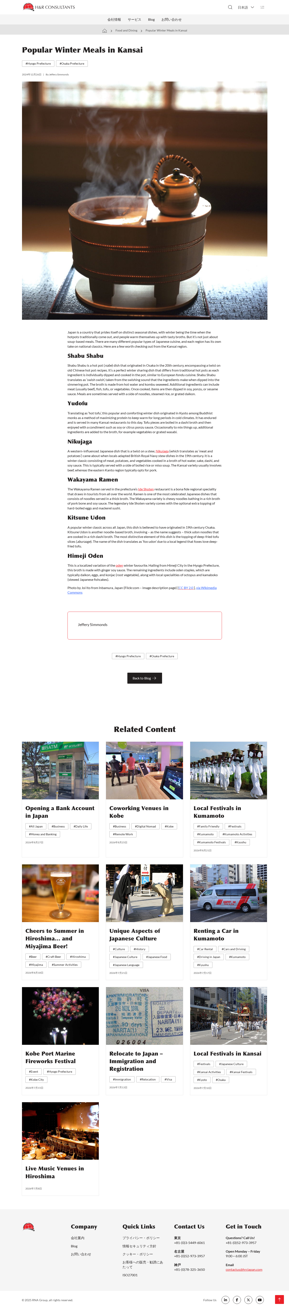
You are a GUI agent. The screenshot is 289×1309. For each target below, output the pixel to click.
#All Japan (36, 826)
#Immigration (122, 1079)
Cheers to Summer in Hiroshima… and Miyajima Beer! (54, 939)
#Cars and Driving (234, 949)
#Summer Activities (65, 964)
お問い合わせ (171, 19)
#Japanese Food (156, 957)
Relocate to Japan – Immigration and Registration (136, 1061)
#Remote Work (123, 834)
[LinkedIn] (225, 1300)
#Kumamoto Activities (237, 834)
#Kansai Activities (209, 1072)
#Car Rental (205, 949)
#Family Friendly (208, 826)
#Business (58, 826)
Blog (151, 19)
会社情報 (114, 19)
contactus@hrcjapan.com (244, 1269)
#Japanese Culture (125, 957)
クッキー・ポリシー (137, 1254)
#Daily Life (81, 826)
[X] (248, 1300)
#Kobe (169, 826)
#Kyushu (240, 842)
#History (139, 949)
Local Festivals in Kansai (227, 1053)
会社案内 (77, 1238)
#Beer (33, 956)
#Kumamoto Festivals (211, 842)
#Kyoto (202, 1080)
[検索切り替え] (230, 7)
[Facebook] (237, 1300)
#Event (33, 1071)
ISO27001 (130, 1275)
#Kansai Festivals (241, 1072)
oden (119, 565)
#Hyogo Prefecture (38, 63)
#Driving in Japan (208, 957)
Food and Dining (126, 30)
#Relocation (148, 1079)
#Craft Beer (53, 956)
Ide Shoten (146, 489)
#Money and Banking (42, 834)
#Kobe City (36, 1079)
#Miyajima (36, 964)
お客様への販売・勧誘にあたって (142, 1264)
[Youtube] (260, 1300)
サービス (134, 19)
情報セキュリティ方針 (139, 1246)
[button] (246, 7)
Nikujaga (162, 451)
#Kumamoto (205, 834)
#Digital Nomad (145, 826)
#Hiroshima (78, 956)
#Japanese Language (126, 965)
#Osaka (221, 1080)
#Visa (168, 1079)
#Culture (119, 949)
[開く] (262, 7)
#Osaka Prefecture (72, 63)
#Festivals (234, 826)
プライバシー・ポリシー (141, 1238)
